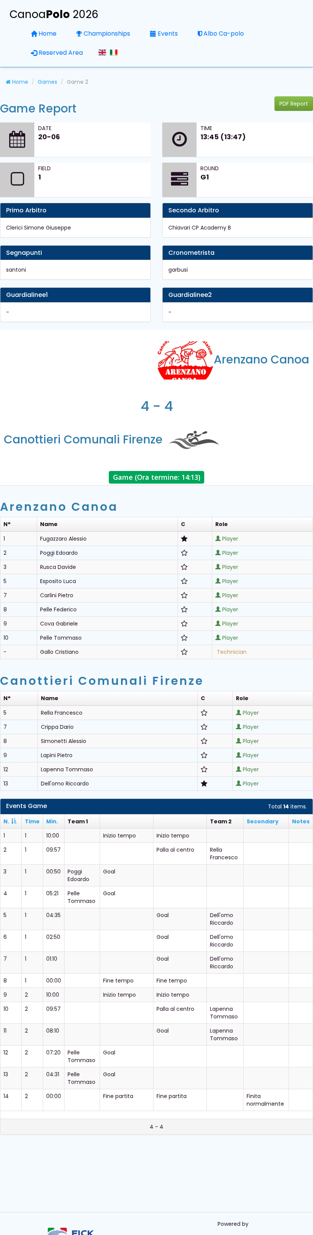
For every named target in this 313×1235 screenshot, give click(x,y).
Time (32, 821)
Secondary (263, 821)
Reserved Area (61, 52)
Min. (52, 821)
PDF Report (293, 104)
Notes (301, 821)
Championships (107, 33)
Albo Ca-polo (223, 33)
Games (47, 82)
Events (168, 33)
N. (6, 821)
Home (47, 33)
